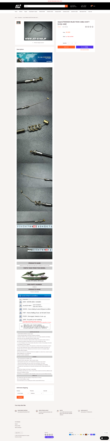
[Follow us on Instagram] (50, 434)
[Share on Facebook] (86, 27)
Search (16, 423)
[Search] (66, 6)
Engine (25, 11)
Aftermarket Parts (83, 11)
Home (16, 11)
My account (83, 6)
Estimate (20, 397)
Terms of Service (18, 427)
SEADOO (59, 26)
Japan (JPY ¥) (18, 432)
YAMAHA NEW (42, 11)
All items (20, 11)
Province (32, 390)
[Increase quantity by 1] (75, 43)
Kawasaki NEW (58, 11)
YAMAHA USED (50, 11)
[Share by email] (92, 27)
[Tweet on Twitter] (90, 27)
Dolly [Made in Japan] (33, 11)
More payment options (84, 49)
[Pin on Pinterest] (88, 27)
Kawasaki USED (66, 11)
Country (18, 390)
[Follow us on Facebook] (45, 434)
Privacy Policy (17, 425)
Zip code (45, 390)
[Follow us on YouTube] (52, 434)
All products (20, 17)
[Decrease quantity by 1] (68, 43)
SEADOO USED (74, 11)
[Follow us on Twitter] (47, 434)
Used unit (90, 11)
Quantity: (65, 43)
